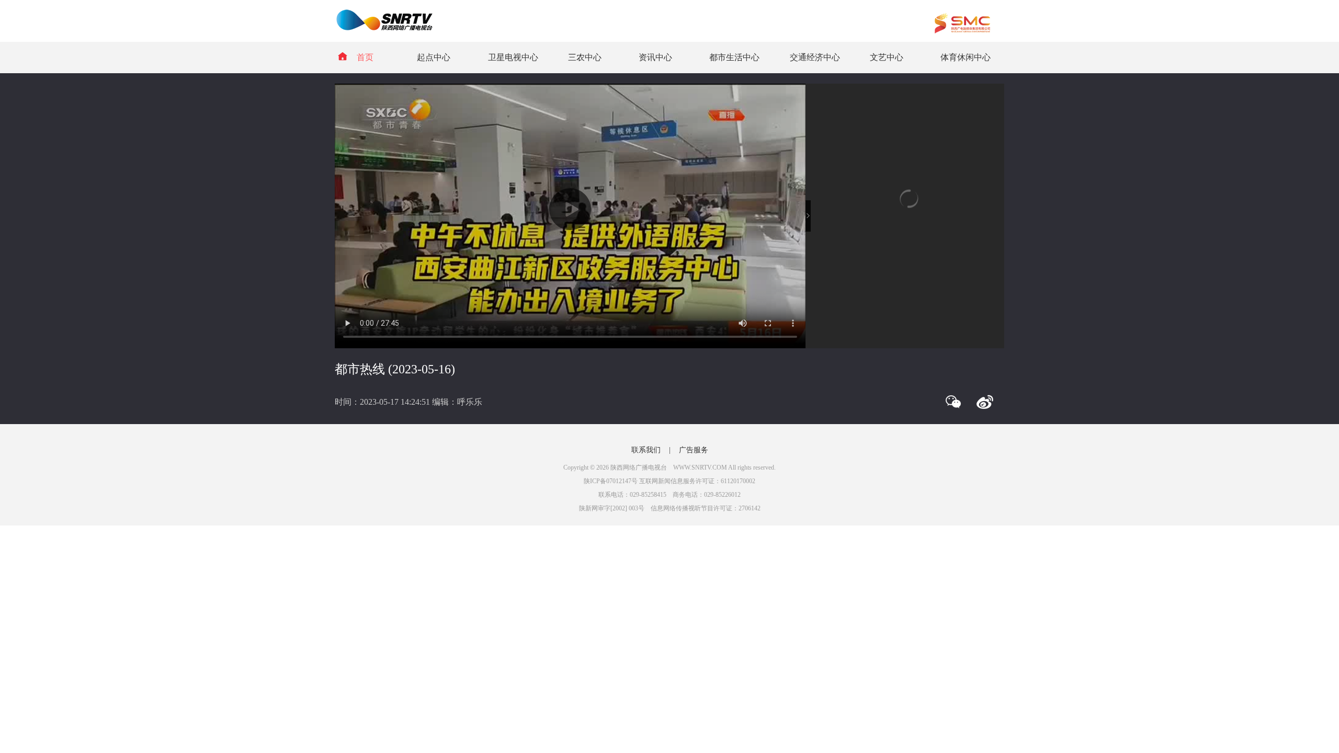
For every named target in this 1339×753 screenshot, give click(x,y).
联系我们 (646, 450)
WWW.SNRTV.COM (700, 467)
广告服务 (693, 450)
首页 (365, 57)
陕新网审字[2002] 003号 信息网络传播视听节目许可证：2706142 (670, 508)
